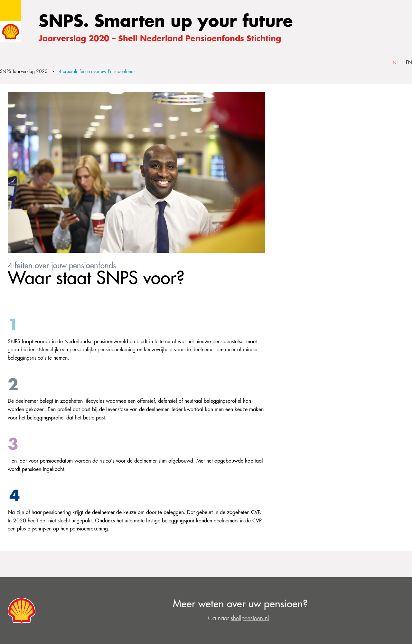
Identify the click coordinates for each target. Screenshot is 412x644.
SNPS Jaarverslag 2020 (24, 71)
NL (395, 62)
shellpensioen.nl (250, 618)
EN (409, 62)
